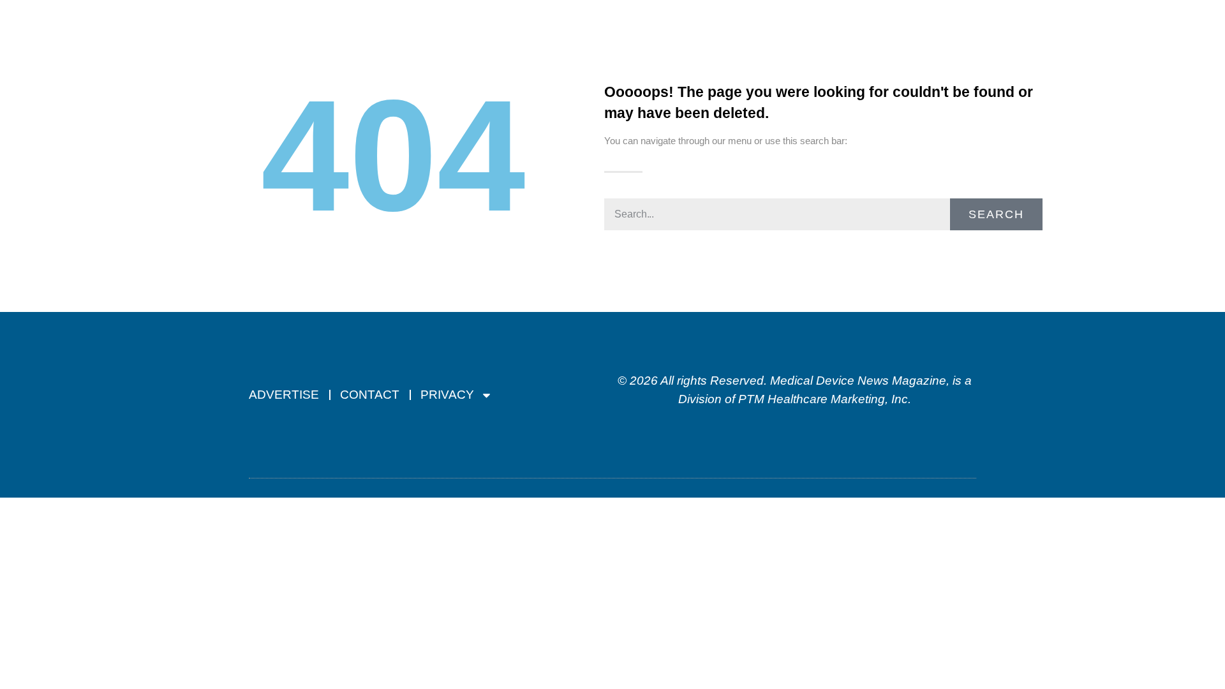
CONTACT (369, 394)
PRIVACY (447, 394)
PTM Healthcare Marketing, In (820, 399)
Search (996, 214)
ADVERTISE (284, 394)
